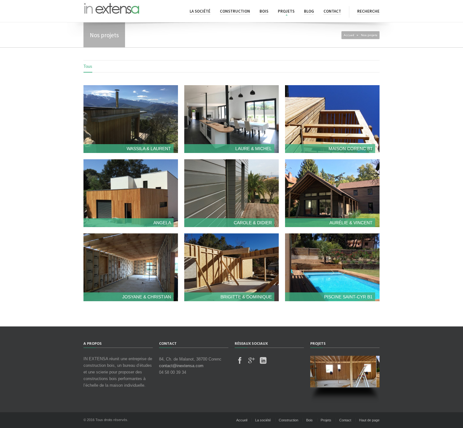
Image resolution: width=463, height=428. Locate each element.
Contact (332, 11)
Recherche (368, 11)
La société (200, 11)
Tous (87, 66)
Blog (309, 11)
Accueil (349, 35)
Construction (235, 11)
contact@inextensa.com (181, 365)
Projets (286, 11)
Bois (264, 11)
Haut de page (369, 420)
